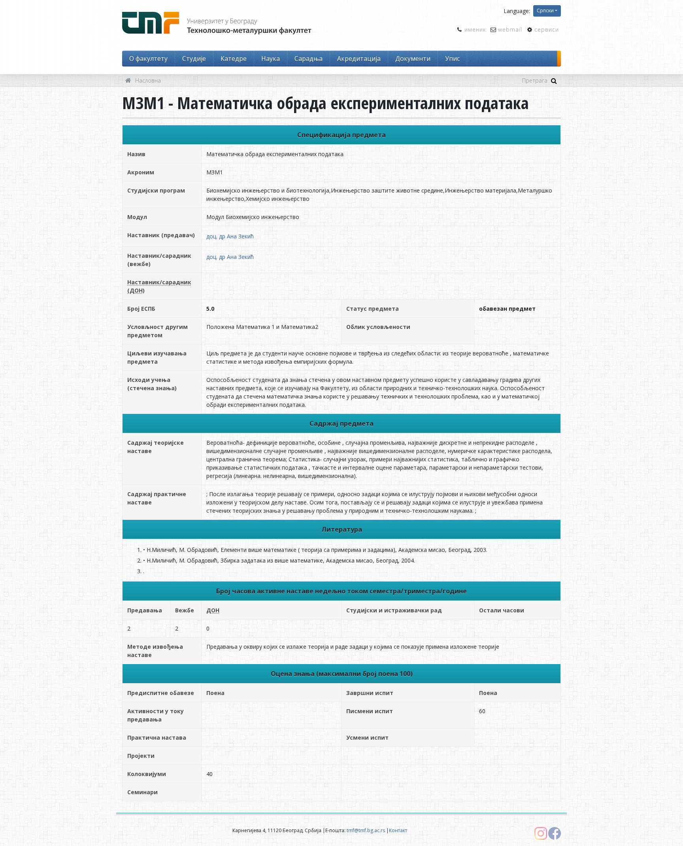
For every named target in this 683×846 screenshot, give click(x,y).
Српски (545, 10)
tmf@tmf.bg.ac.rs (366, 830)
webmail (510, 29)
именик (475, 29)
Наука (270, 58)
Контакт (398, 830)
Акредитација (359, 58)
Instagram (540, 833)
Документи (412, 58)
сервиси (546, 29)
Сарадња (308, 58)
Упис (452, 58)
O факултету (148, 58)
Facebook (554, 833)
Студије (194, 58)
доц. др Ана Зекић (230, 236)
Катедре (234, 58)
